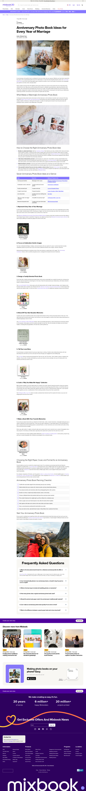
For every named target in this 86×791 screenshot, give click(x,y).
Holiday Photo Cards (40, 759)
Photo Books (5, 9)
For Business (66, 749)
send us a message (8, 741)
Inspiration (15, 761)
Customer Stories (16, 755)
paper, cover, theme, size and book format (30, 99)
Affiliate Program (67, 753)
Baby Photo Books (29, 751)
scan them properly (52, 160)
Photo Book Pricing (6, 759)
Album (36, 466)
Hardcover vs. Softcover (55, 475)
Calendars (17, 9)
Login (74, 5)
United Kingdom (79, 755)
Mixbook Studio (42, 170)
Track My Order (6, 751)
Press (37, 770)
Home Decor (30, 9)
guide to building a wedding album (49, 433)
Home (4, 14)
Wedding (37, 9)
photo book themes (56, 154)
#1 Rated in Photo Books (18, 757)
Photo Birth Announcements (41, 757)
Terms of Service (42, 770)
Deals (54, 9)
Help (4, 749)
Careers (14, 753)
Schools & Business (46, 9)
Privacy (48, 770)
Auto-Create (57, 167)
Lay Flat (31, 466)
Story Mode (40, 168)
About (14, 751)
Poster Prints (28, 759)
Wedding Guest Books (53, 755)
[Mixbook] (9, 5)
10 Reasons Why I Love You (25, 393)
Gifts (12, 9)
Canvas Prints (28, 757)
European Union (79, 753)
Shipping (4, 755)
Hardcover (27, 469)
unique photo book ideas (42, 288)
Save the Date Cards (40, 761)
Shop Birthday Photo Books (49, 1)
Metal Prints (38, 749)
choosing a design (40, 151)
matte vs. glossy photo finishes (47, 474)
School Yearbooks (67, 751)
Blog (7, 14)
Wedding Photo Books (53, 753)
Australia (77, 749)
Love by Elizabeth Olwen (24, 285)
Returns (4, 753)
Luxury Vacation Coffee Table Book (26, 321)
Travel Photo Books (29, 753)
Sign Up (78, 5)
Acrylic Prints (28, 761)
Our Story (21, 356)
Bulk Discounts (67, 755)
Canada (77, 751)
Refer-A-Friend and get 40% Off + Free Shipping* (43, 765)
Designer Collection (40, 753)
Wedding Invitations (53, 751)
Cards (23, 9)
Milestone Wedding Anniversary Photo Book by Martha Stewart (32, 215)
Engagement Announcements (55, 749)
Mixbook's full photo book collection (59, 217)
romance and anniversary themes (35, 517)
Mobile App (15, 759)
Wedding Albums (52, 757)
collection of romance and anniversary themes (50, 286)
